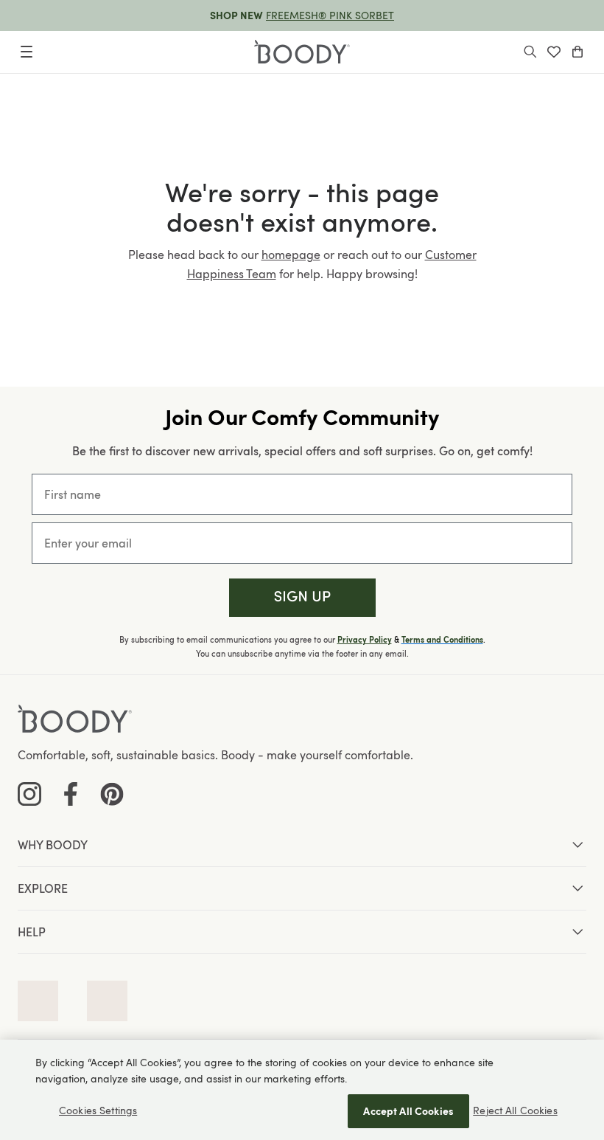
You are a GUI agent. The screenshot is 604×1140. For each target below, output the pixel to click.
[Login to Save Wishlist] (554, 52)
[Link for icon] (38, 1001)
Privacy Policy (364, 640)
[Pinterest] (112, 794)
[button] (302, 598)
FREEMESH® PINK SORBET (330, 15)
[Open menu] (26, 52)
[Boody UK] (302, 52)
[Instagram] (29, 794)
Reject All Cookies (515, 1110)
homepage (290, 254)
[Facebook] (70, 794)
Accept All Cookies (408, 1111)
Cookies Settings (98, 1110)
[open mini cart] (577, 52)
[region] (302, 1090)
